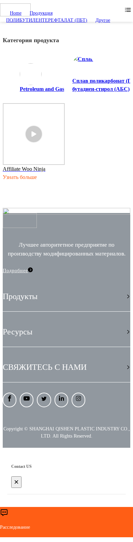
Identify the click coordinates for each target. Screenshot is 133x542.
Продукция (41, 13)
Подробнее (15, 270)
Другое (102, 20)
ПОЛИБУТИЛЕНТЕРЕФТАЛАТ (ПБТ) (46, 20)
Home (15, 13)
